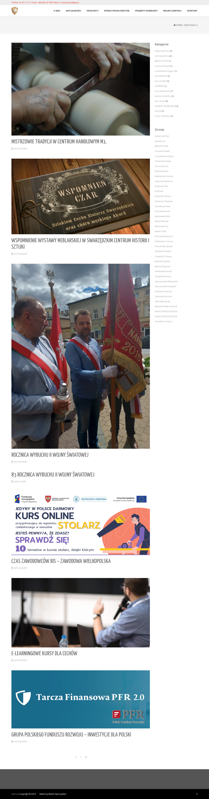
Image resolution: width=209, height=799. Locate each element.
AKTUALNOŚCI (20, 148)
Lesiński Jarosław (162, 206)
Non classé (20, 481)
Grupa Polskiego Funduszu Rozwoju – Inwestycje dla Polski (71, 735)
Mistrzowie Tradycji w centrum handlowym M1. (59, 142)
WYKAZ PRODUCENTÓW (166, 311)
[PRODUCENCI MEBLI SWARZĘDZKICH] (197, 794)
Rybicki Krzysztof (162, 261)
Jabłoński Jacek (161, 171)
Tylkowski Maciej (162, 301)
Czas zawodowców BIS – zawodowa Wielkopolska (61, 561)
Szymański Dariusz (163, 291)
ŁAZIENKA (159, 86)
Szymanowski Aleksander (166, 281)
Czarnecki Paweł (162, 66)
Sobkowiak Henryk (163, 271)
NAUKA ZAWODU (163, 96)
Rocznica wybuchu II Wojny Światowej (49, 455)
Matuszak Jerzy (161, 226)
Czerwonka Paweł (163, 161)
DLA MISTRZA (161, 76)
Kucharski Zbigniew (164, 201)
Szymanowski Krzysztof (165, 286)
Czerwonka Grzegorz (164, 71)
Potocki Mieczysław (163, 246)
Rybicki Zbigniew (162, 266)
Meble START (161, 231)
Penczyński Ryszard (164, 236)
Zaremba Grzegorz (164, 321)
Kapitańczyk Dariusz (164, 176)
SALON (158, 111)
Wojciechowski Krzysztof (166, 306)
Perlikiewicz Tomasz (164, 241)
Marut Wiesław (161, 221)
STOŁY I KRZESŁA (162, 116)
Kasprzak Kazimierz (164, 181)
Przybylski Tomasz (163, 256)
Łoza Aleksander (162, 91)
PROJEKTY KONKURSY (164, 106)
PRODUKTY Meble (163, 251)
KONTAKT (159, 191)
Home (179, 25)
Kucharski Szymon (163, 196)
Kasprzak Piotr (161, 186)
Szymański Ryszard (163, 296)
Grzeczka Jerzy (161, 166)
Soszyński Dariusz (163, 276)
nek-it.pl (15, 794)
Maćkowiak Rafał (162, 216)
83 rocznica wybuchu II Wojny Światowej (52, 475)
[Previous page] (75, 757)
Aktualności (160, 141)
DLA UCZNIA (160, 81)
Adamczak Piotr (162, 51)
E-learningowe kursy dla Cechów (44, 653)
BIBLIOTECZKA (161, 61)
